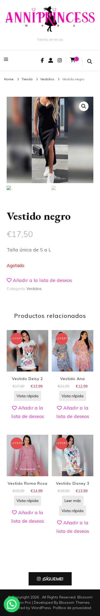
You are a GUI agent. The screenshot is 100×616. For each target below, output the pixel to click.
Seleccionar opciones (72, 362)
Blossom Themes (74, 602)
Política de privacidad (72, 607)
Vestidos (34, 288)
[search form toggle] (89, 61)
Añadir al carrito (28, 362)
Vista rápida (27, 396)
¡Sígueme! (53, 578)
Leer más (73, 500)
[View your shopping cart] (72, 59)
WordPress (41, 607)
